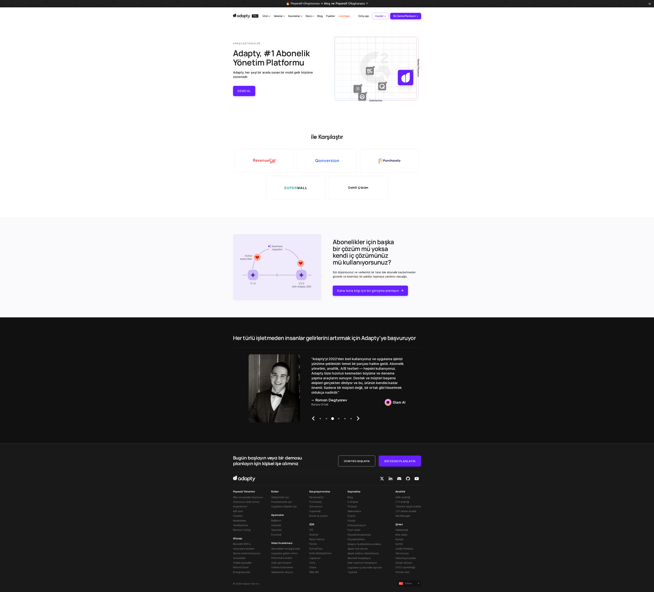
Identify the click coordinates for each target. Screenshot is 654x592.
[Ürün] (270, 16)
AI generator (240, 506)
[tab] (320, 418)
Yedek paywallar (242, 562)
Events (351, 515)
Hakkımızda (401, 529)
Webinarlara (354, 511)
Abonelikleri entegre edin (285, 548)
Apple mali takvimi (358, 548)
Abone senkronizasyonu (246, 553)
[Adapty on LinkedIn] (390, 478)
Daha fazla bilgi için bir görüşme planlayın (368, 291)
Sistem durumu (403, 562)
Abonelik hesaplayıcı (359, 558)
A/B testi (238, 511)
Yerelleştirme (240, 525)
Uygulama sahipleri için (284, 506)
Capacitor (315, 558)
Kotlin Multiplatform (320, 553)
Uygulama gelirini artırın (284, 553)
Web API (314, 572)
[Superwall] (295, 188)
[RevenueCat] (264, 161)
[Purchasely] (389, 161)
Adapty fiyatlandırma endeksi (364, 544)
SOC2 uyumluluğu (405, 567)
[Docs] (313, 16)
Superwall (314, 511)
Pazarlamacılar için (281, 501)
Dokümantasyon (357, 525)
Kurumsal (276, 534)
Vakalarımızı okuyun (282, 572)
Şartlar (399, 543)
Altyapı (237, 538)
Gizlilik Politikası (404, 548)
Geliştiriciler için (280, 497)
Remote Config (241, 529)
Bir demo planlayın (399, 461)
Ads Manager (403, 515)
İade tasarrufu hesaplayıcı (362, 562)
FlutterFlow (315, 548)
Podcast (352, 506)
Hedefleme (239, 520)
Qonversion (315, 506)
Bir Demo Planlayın (404, 16)
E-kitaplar (353, 501)
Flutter (313, 543)
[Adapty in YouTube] (416, 478)
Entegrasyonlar (241, 572)
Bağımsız (276, 520)
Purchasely (315, 501)
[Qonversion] (327, 161)
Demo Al (244, 91)
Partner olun (402, 572)
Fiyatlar (330, 16)
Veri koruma (402, 553)
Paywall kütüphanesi (359, 534)
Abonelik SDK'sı (241, 543)
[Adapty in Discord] (399, 478)
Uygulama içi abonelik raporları (365, 567)
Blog (320, 16)
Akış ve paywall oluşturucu (248, 497)
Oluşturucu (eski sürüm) (246, 501)
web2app (344, 16)
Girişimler (276, 525)
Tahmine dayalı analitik (408, 506)
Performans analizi (281, 557)
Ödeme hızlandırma (282, 567)
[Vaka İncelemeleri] (284, 16)
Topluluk (352, 572)
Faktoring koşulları (405, 558)
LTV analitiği (402, 501)
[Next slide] (358, 418)
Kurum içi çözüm (318, 515)
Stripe (312, 567)
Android (313, 534)
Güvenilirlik (239, 558)
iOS (311, 529)
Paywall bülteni (356, 539)
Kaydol (379, 16)
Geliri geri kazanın (281, 562)
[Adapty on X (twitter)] (382, 478)
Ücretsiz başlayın (357, 461)
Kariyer (399, 539)
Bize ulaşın (401, 534)
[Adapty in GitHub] (408, 478)
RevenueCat (316, 497)
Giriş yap (363, 16)
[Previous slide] (313, 418)
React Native (316, 539)
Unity (312, 562)
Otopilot (238, 515)
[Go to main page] (241, 16)
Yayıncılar (276, 529)
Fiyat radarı (354, 529)
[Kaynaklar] (302, 16)
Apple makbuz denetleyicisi (363, 553)
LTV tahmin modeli (405, 511)
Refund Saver (241, 567)
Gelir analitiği (402, 497)
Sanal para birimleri (243, 548)
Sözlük (351, 520)
